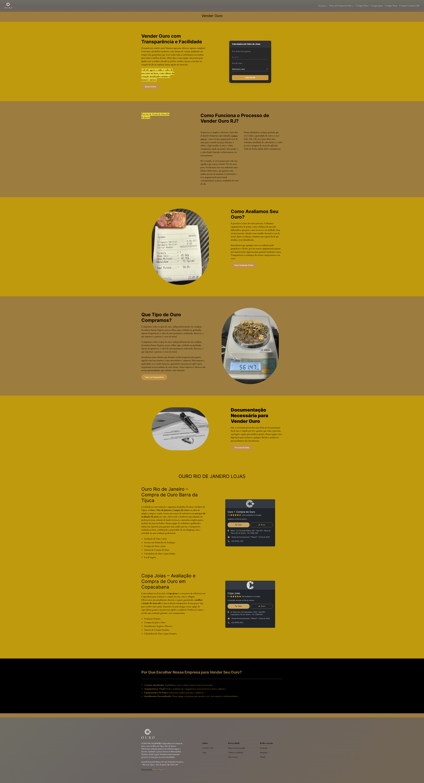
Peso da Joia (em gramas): (241, 51)
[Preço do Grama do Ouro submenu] (353, 6)
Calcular (250, 78)
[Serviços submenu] (326, 6)
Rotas (262, 525)
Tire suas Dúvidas (241, 447)
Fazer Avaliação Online (243, 265)
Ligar (240, 525)
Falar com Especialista (154, 377)
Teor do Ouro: (237, 63)
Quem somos (150, 86)
